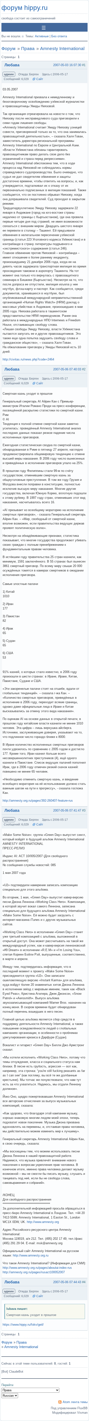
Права (28, 48)
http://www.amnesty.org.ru (30, 1255)
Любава (12, 65)
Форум (8, 48)
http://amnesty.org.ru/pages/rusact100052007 (34, 1272)
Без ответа (59, 36)
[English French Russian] (9, 1395)
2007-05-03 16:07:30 (67, 65)
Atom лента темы (75, 1402)
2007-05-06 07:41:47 (67, 810)
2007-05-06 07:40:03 (67, 369)
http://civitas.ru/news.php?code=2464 (28, 359)
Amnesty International (62, 48)
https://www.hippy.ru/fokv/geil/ (23, 1324)
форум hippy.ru (24, 7)
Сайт (39, 79)
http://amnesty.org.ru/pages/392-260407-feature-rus (38, 800)
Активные (42, 36)
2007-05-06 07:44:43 (67, 1282)
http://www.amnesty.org (43, 1222)
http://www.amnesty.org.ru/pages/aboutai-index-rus (37, 1267)
